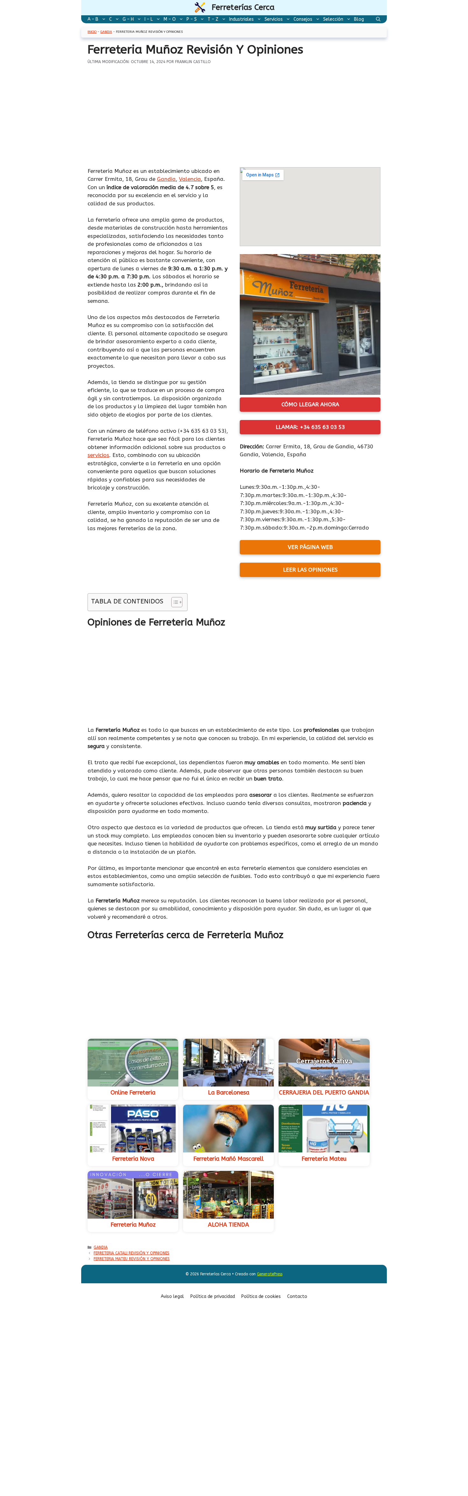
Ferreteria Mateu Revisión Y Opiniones (132, 1259)
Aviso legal (172, 1296)
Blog (359, 19)
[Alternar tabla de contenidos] (174, 602)
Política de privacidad (212, 1296)
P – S (192, 19)
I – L (149, 19)
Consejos (303, 19)
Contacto (297, 1296)
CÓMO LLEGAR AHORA (310, 404)
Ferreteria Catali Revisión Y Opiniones (131, 1253)
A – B (93, 19)
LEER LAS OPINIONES (310, 569)
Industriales (241, 19)
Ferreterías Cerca (243, 7)
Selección (333, 19)
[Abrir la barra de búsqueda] (378, 19)
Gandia (106, 32)
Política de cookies (261, 1296)
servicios (98, 455)
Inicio (92, 32)
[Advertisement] (234, 120)
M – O (170, 19)
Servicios (274, 19)
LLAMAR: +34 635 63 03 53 (310, 427)
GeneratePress (269, 1274)
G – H (128, 19)
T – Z (213, 19)
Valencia (190, 179)
